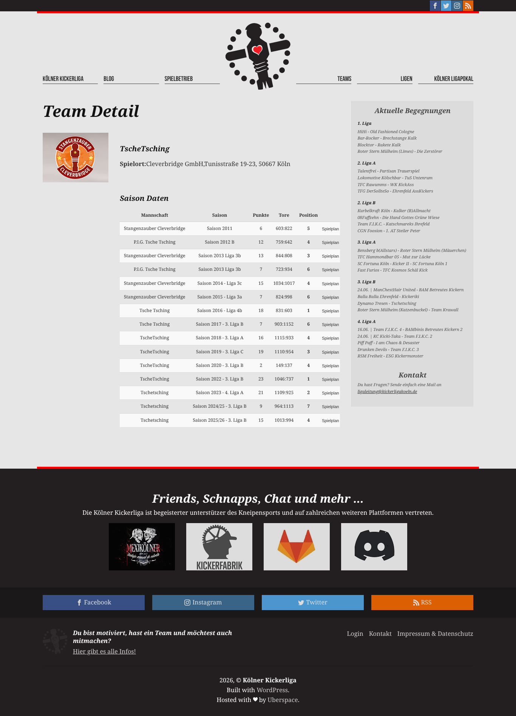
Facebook (97, 602)
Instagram (207, 602)
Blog (109, 79)
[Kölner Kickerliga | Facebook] (435, 5)
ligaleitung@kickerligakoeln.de (387, 391)
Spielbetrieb (179, 79)
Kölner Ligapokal (453, 79)
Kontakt (380, 633)
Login (355, 633)
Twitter (316, 602)
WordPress (272, 690)
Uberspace (283, 700)
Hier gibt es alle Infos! (104, 651)
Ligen (406, 79)
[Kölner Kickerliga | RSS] (468, 5)
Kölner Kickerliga (63, 79)
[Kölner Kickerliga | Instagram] (457, 5)
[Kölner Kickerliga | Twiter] (446, 5)
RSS (426, 602)
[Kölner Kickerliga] (258, 56)
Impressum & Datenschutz (435, 633)
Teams (344, 79)
